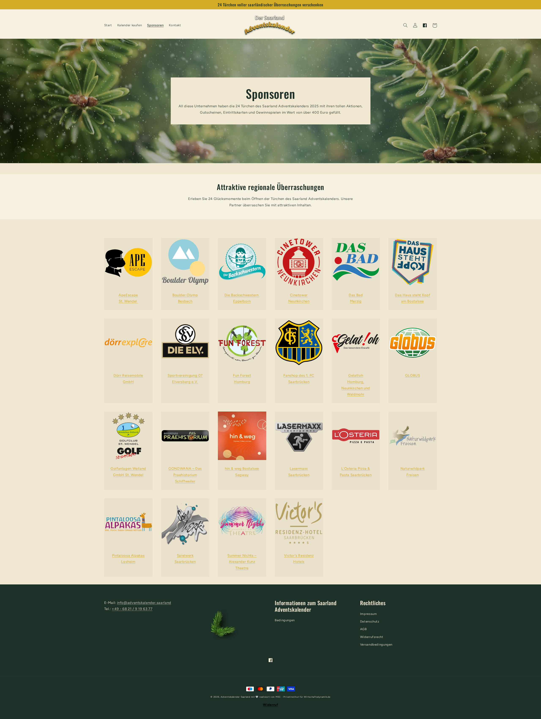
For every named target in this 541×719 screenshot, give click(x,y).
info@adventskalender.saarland (144, 603)
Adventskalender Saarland (235, 697)
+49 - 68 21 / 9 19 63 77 (132, 609)
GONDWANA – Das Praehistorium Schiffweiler (185, 474)
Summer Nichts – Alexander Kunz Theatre (241, 561)
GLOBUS (412, 375)
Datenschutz (369, 621)
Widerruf (270, 705)
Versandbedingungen (376, 644)
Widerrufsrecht (371, 637)
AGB (363, 629)
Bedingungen (285, 620)
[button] (405, 25)
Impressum (368, 614)
